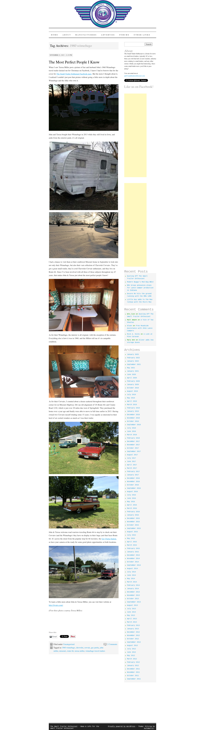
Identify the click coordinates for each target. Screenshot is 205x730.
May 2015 (131, 538)
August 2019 (132, 391)
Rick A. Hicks (133, 334)
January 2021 (133, 371)
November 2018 (133, 418)
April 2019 (132, 401)
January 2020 (133, 385)
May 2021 (131, 368)
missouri (62, 651)
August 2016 (132, 492)
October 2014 (133, 562)
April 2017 (132, 465)
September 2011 (134, 679)
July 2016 (131, 495)
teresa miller (79, 651)
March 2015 (132, 545)
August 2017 (132, 455)
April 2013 (132, 619)
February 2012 (133, 662)
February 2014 (133, 585)
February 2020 (133, 381)
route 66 (70, 651)
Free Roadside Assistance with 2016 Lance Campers (139, 328)
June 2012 (131, 652)
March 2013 (132, 622)
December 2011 (133, 669)
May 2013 (131, 615)
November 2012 (133, 635)
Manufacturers (86, 35)
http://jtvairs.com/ (56, 605)
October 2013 (133, 599)
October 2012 (133, 639)
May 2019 (131, 398)
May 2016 (131, 502)
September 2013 (134, 602)
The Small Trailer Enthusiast (64, 726)
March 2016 (132, 508)
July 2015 (131, 535)
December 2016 (133, 478)
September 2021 (134, 364)
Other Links (142, 35)
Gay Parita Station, (109, 538)
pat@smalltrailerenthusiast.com (134, 76)
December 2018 (133, 415)
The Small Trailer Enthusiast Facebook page (73, 73)
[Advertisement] (135, 135)
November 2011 (133, 672)
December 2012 (133, 632)
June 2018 (131, 431)
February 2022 (133, 358)
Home (54, 35)
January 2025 (133, 354)
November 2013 (133, 595)
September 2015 (134, 528)
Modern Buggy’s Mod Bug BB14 (140, 282)
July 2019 (131, 395)
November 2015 (133, 522)
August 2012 (132, 646)
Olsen (129, 326)
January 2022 (133, 361)
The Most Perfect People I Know (74, 62)
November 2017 (133, 445)
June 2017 (131, 462)
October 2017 (133, 448)
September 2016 (134, 488)
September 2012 (134, 642)
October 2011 (133, 676)
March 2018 (132, 435)
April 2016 (132, 505)
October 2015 (133, 525)
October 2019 (133, 388)
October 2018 (133, 421)
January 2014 (133, 589)
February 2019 (133, 408)
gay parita (95, 647)
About (66, 35)
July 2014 (131, 572)
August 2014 (132, 569)
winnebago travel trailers (95, 651)
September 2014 (134, 565)
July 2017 (131, 458)
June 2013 (131, 612)
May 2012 (131, 656)
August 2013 (132, 605)
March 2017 (132, 468)
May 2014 (131, 579)
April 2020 (132, 378)
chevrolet (79, 647)
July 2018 (131, 428)
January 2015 (133, 552)
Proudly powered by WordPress (121, 726)
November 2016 (133, 482)
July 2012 (131, 649)
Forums (124, 35)
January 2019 (133, 411)
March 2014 (132, 582)
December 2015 (133, 518)
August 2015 (132, 532)
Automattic (149, 728)
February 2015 (133, 548)
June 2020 (131, 375)
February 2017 (133, 472)
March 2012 (132, 659)
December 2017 (133, 441)
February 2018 (133, 438)
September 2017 (134, 451)
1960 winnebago (68, 647)
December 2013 (133, 592)
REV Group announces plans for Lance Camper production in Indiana (140, 287)
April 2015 (132, 542)
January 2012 (133, 666)
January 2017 (133, 475)
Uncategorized (68, 644)
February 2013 (133, 625)
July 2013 (131, 609)
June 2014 (131, 575)
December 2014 (133, 555)
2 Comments (112, 644)
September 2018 (134, 425)
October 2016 (133, 485)
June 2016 (131, 498)
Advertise (108, 35)
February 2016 (133, 512)
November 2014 (133, 559)
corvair (87, 647)
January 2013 (133, 629)
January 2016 (133, 515)
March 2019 (132, 405)
